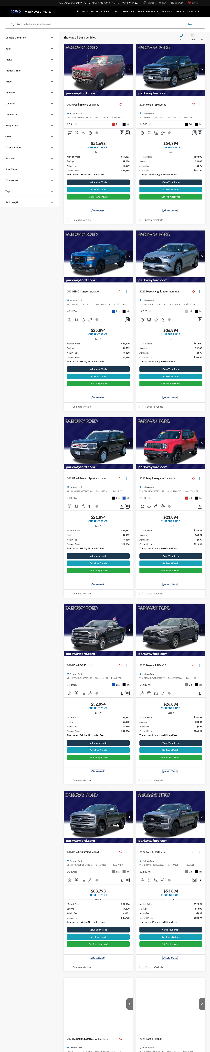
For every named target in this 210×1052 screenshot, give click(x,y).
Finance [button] (167, 11)
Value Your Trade (98, 182)
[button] (129, 69)
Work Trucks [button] (100, 11)
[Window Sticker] (127, 132)
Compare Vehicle (82, 219)
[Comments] (122, 132)
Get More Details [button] (98, 189)
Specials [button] (128, 11)
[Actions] (127, 105)
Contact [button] (193, 11)
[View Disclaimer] (97, 132)
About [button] (180, 11)
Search (191, 24)
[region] (98, 166)
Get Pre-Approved (98, 196)
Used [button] (116, 11)
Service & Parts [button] (147, 11)
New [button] (85, 11)
